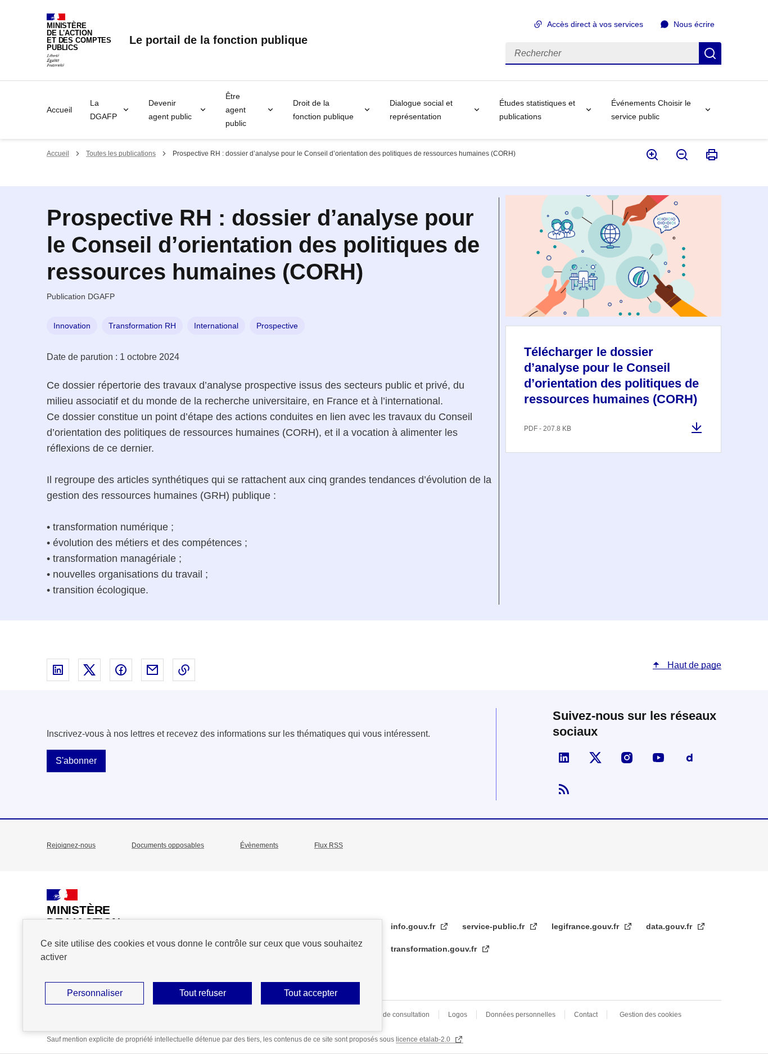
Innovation (72, 325)
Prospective (277, 325)
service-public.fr (494, 926)
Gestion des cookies (650, 1015)
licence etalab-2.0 (424, 1039)
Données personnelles (520, 1015)
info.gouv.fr (414, 926)
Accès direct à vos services (595, 24)
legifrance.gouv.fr (586, 926)
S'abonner (76, 760)
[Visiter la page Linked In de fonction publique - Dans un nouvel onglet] (564, 757)
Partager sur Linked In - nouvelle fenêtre (58, 670)
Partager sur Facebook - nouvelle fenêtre (121, 670)
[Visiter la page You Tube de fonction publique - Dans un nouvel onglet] (658, 757)
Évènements (259, 845)
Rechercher (710, 53)
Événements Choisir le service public (651, 109)
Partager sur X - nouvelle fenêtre (89, 670)
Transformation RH (142, 325)
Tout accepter (310, 993)
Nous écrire (694, 24)
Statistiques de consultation (388, 1015)
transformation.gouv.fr (435, 948)
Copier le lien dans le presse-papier (184, 670)
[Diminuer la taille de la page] (681, 154)
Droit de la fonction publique (323, 109)
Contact (586, 1015)
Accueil (59, 109)
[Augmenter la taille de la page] (651, 154)
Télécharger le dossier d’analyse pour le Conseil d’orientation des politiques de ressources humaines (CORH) (611, 375)
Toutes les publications (121, 153)
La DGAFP (103, 109)
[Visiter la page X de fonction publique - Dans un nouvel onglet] (595, 757)
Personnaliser (95, 993)
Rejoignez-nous (71, 845)
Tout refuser (202, 993)
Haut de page (693, 665)
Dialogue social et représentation (421, 109)
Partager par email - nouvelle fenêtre (152, 670)
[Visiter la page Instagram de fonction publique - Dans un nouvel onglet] (627, 757)
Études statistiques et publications (537, 109)
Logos (457, 1015)
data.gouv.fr (670, 926)
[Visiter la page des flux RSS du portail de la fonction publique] (564, 789)
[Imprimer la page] (711, 154)
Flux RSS (328, 845)
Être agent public (235, 110)
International (216, 325)
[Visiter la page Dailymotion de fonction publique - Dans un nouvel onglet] (690, 757)
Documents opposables (168, 845)
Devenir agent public (170, 109)
